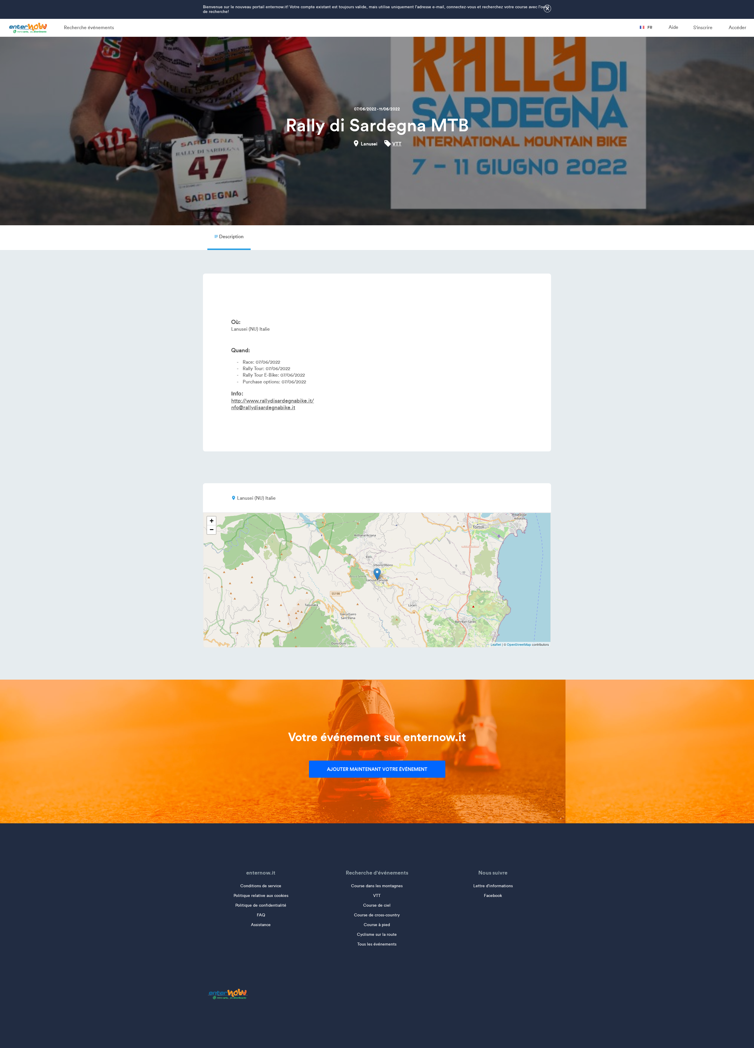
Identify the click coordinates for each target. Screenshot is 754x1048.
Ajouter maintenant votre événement (377, 769)
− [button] (212, 529)
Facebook (493, 895)
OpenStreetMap (519, 645)
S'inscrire (702, 27)
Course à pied (377, 924)
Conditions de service (260, 885)
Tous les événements (376, 944)
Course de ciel (377, 905)
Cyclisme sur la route (377, 934)
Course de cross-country (377, 915)
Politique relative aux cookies (261, 895)
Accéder (737, 27)
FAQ (261, 915)
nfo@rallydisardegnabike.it (263, 407)
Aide (673, 27)
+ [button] (212, 520)
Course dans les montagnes (377, 885)
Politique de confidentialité (260, 905)
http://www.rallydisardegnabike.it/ (272, 401)
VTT (396, 144)
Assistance (261, 924)
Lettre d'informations (493, 885)
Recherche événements (89, 27)
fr (649, 27)
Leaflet (496, 645)
